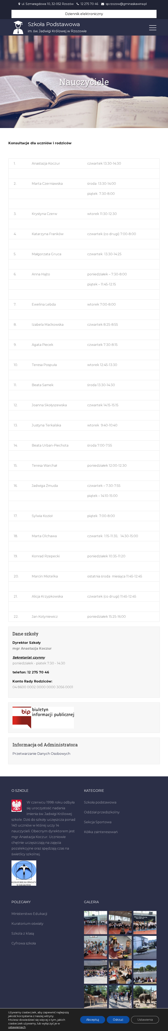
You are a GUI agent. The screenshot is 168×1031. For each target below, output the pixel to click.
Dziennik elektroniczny (84, 14)
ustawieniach (17, 1027)
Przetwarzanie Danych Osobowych (41, 754)
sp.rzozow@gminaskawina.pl (126, 4)
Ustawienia (145, 1020)
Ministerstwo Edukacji (29, 914)
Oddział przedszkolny (102, 812)
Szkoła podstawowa (100, 802)
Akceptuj (92, 1020)
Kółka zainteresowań (101, 832)
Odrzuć (118, 1020)
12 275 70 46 (89, 4)
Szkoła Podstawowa (54, 24)
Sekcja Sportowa (97, 822)
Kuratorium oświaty (27, 924)
